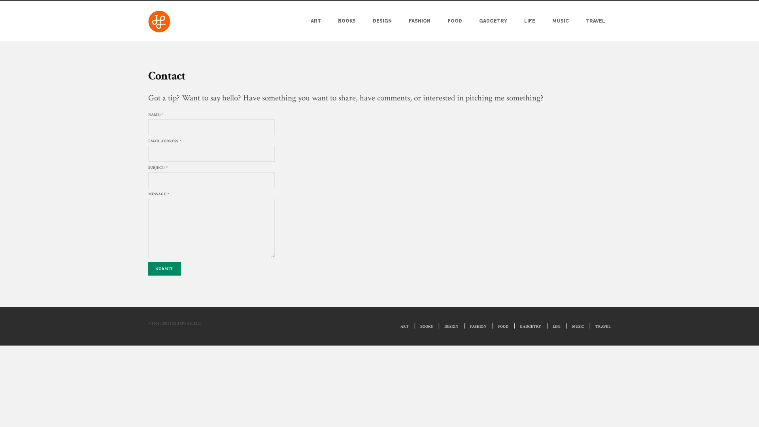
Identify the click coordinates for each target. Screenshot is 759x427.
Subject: (158, 167)
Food (454, 21)
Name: (155, 114)
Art (316, 21)
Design (382, 21)
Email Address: (164, 141)
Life (529, 21)
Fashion (419, 21)
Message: (158, 194)
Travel (595, 21)
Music (560, 21)
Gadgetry (493, 21)
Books (347, 21)
